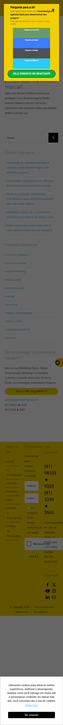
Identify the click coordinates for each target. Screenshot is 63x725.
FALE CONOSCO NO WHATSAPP (31, 73)
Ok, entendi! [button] (31, 715)
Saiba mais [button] (31, 705)
